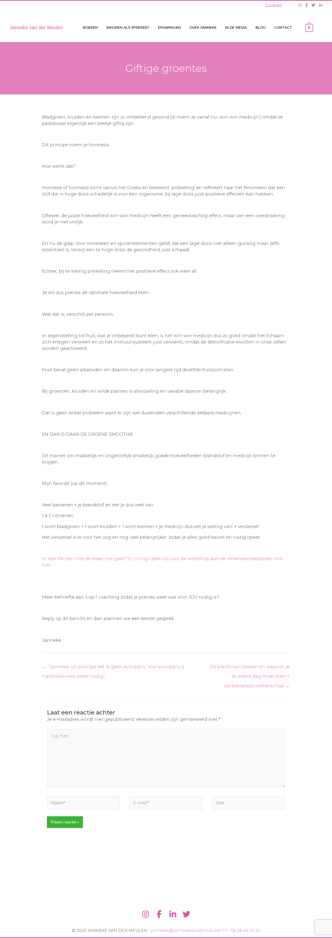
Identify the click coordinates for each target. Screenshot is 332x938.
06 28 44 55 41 (245, 930)
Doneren (273, 5)
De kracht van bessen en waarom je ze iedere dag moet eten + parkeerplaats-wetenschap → (249, 668)
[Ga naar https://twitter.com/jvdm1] (186, 914)
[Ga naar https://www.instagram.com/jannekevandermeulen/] (145, 914)
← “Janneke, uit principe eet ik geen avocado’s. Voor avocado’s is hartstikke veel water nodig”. (113, 668)
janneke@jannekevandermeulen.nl (189, 930)
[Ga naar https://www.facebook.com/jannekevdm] (159, 914)
